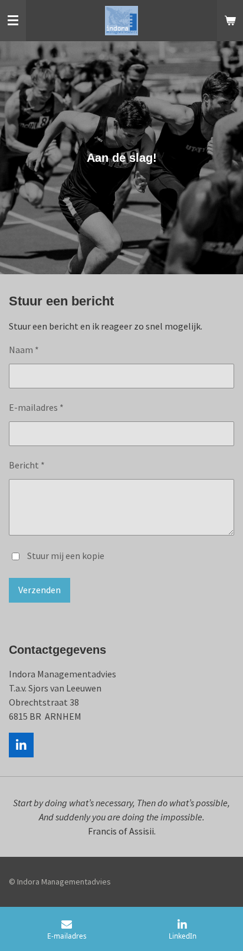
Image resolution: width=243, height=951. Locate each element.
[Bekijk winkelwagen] (230, 20)
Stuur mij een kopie (65, 555)
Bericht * (27, 465)
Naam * (24, 349)
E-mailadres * (36, 407)
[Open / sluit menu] (13, 20)
